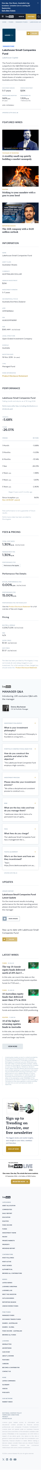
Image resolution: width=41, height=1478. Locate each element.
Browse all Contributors (12, 1273)
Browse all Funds (9, 1335)
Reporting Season (9, 226)
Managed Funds (21, 22)
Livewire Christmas (9, 1286)
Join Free (31, 16)
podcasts (5, 1392)
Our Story (6, 1352)
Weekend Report (8, 1248)
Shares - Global (8, 1327)
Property (6, 1244)
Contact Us (6, 1371)
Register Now (19, 1181)
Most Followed (8, 1258)
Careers (5, 1363)
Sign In (21, 16)
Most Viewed (7, 1265)
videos (4, 1388)
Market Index (7, 1402)
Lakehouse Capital (10, 58)
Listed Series (7, 1282)
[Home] (9, 16)
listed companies (8, 1381)
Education (6, 1217)
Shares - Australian (9, 1323)
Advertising (6, 1348)
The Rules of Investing (10, 153)
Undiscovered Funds (10, 1306)
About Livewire (8, 1356)
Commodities (7, 1209)
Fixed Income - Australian (12, 1331)
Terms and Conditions (10, 1415)
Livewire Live (7, 1290)
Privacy (5, 1417)
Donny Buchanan (18, 707)
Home (4, 22)
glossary (5, 1384)
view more (12, 1046)
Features (5, 1360)
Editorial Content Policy (12, 1413)
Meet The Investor (9, 1294)
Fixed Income (7, 1225)
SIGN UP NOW (13, 1149)
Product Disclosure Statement (15, 376)
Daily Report (7, 1213)
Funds (11, 22)
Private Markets (8, 1240)
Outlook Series (8, 1298)
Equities (5, 189)
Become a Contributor (10, 1367)
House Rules (7, 1418)
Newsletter (6, 1344)
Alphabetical (7, 1269)
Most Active (6, 1261)
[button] (20, 541)
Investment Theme (9, 1233)
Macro (4, 1236)
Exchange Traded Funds (11, 1319)
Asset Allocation (8, 1205)
